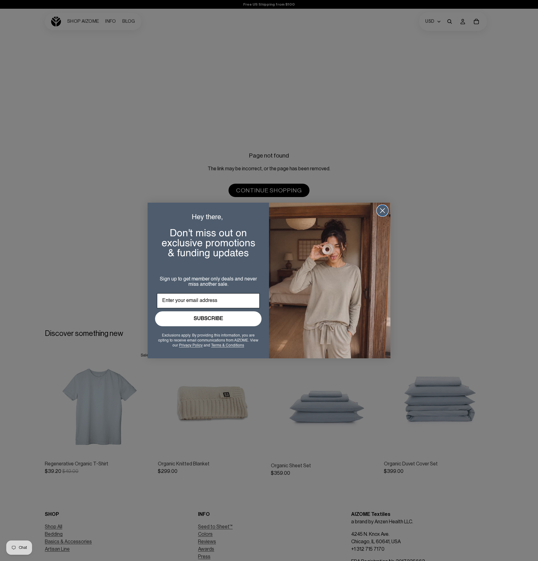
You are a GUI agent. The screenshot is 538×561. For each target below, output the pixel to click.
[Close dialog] (382, 210)
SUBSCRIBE (208, 318)
